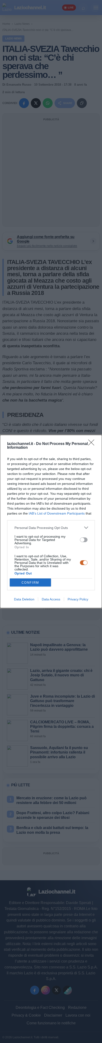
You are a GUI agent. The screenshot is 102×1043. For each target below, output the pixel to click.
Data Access (51, 599)
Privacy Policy (78, 599)
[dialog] (51, 521)
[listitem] (51, 527)
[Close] (92, 444)
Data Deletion (24, 599)
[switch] (84, 539)
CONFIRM (30, 582)
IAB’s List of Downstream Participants (57, 513)
